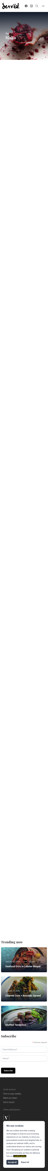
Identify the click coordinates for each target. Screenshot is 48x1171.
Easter (10, 683)
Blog (33, 97)
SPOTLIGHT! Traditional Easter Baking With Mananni (22, 618)
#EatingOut (12, 97)
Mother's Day (13, 398)
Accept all (12, 1162)
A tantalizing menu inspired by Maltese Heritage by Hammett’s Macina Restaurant (23, 905)
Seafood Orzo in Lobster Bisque (23, 966)
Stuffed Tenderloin (15, 1024)
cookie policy (20, 1156)
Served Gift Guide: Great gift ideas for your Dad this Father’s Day (23, 256)
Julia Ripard (19, 202)
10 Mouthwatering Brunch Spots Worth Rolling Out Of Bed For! (24, 763)
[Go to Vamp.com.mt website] (24, 1118)
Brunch (10, 755)
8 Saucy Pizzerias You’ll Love (22, 185)
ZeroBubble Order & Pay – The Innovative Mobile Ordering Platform (21, 473)
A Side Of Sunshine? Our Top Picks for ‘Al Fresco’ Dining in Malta (22, 331)
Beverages (22, 535)
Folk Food (30, 825)
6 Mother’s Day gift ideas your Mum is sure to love (23, 405)
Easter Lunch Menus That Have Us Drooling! (23, 690)
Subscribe (8, 1071)
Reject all (25, 1162)
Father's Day (31, 244)
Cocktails (11, 540)
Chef (10, 612)
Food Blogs (34, 897)
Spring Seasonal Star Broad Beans (21, 837)
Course (10, 323)
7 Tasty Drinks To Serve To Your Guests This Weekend (21, 547)
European (11, 180)
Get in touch (8, 1102)
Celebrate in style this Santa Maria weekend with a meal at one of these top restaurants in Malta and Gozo (23, 111)
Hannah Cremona (21, 855)
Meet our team (10, 1098)
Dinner (10, 102)
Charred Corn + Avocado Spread (23, 995)
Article (24, 97)
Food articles (13, 248)
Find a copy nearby (12, 1093)
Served (17, 133)
